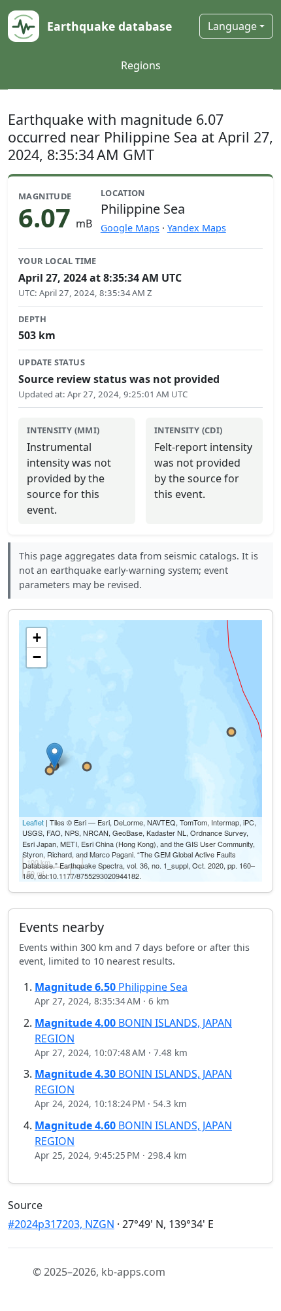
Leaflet (33, 822)
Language (232, 26)
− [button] (37, 657)
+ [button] (37, 637)
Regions (141, 65)
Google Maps (130, 228)
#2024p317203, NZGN (61, 1224)
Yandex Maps (196, 228)
